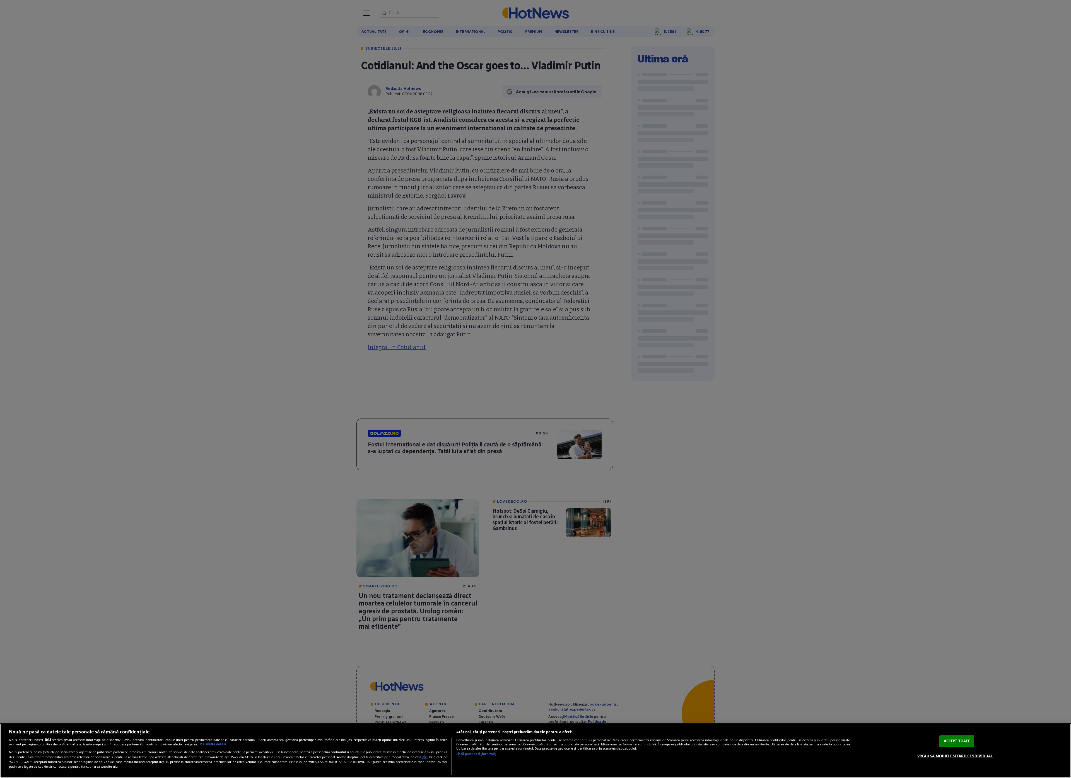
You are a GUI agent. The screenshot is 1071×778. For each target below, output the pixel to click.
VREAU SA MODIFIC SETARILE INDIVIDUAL (955, 755)
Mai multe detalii (212, 744)
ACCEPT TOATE (957, 740)
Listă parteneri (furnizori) (476, 754)
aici (425, 757)
